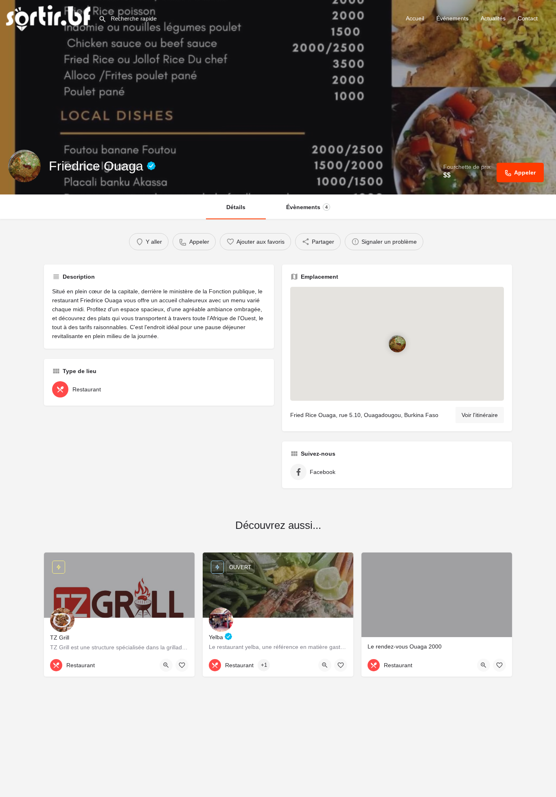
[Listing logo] (24, 166)
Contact (528, 18)
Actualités (493, 18)
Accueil (415, 18)
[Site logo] (49, 17)
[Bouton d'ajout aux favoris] (181, 665)
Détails (235, 207)
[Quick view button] (166, 665)
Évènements (307, 207)
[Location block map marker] (396, 343)
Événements (452, 18)
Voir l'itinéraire (480, 415)
